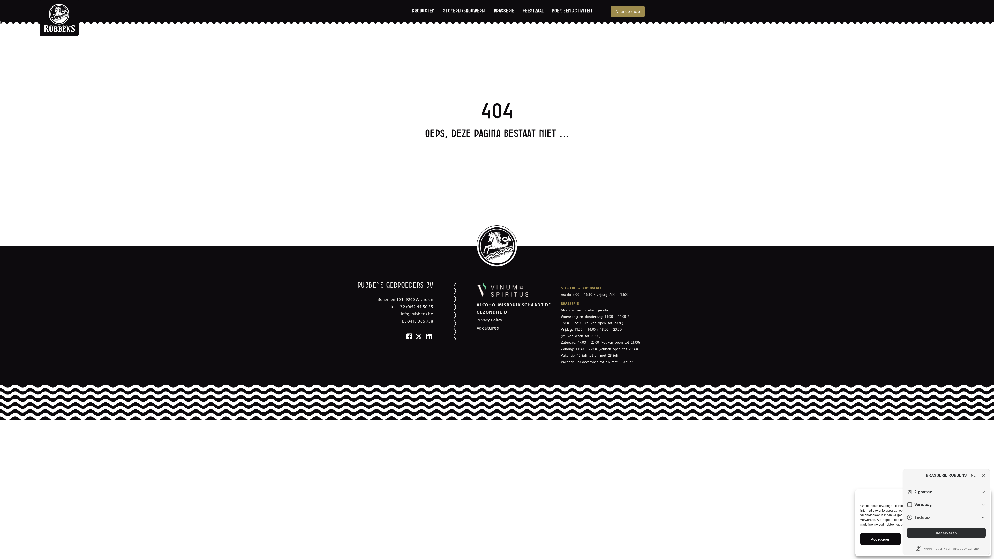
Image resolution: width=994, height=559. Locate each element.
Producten (423, 11)
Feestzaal (533, 11)
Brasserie (504, 11)
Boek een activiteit (572, 11)
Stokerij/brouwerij (464, 11)
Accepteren (880, 539)
